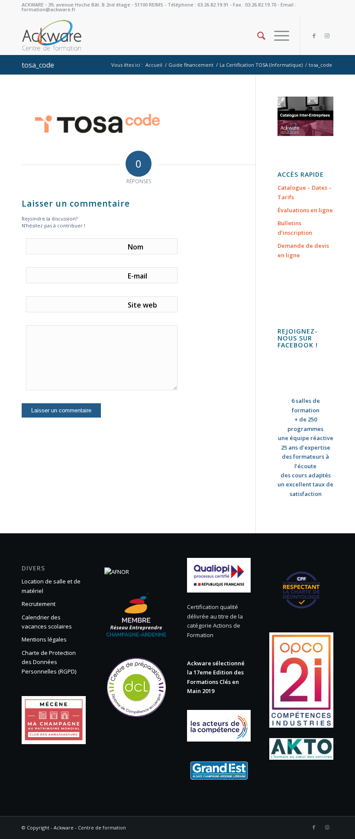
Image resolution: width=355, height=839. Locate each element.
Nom (135, 247)
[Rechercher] (256, 35)
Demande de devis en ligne (303, 250)
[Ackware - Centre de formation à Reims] (64, 35)
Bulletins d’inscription (295, 227)
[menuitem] (256, 35)
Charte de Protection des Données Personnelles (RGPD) (49, 662)
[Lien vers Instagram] (326, 35)
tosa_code (38, 65)
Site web (142, 305)
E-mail (137, 276)
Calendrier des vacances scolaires (47, 621)
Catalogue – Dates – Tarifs (305, 192)
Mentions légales (44, 639)
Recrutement (38, 604)
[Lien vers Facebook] (313, 35)
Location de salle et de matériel (51, 585)
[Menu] (277, 35)
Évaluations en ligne (305, 210)
